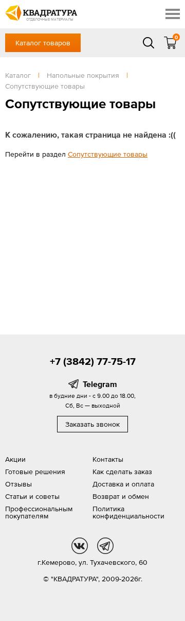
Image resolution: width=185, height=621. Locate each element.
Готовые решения (35, 471)
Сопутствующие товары (107, 154)
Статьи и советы (32, 496)
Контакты (107, 459)
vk (79, 546)
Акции (15, 459)
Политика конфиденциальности (128, 512)
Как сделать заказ (122, 471)
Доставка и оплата (123, 484)
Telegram (100, 384)
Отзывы (18, 484)
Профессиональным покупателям (38, 512)
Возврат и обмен (120, 496)
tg (105, 546)
